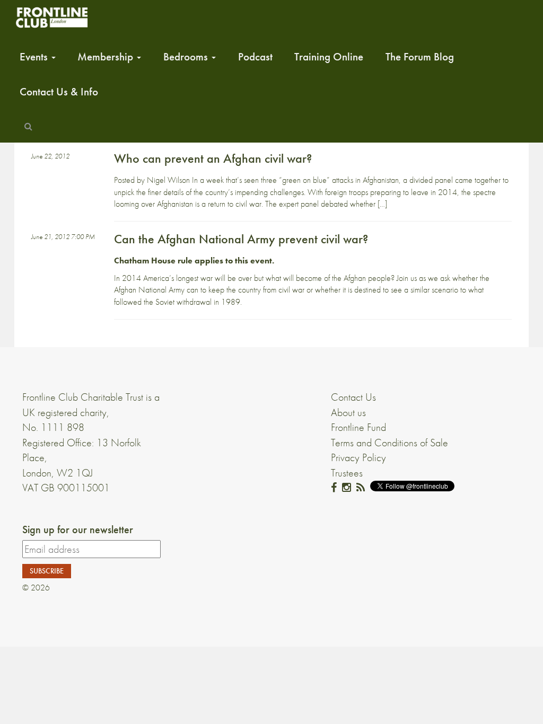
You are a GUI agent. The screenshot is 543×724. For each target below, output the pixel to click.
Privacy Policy (358, 457)
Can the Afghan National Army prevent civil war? (241, 239)
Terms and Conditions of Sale (389, 442)
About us (348, 412)
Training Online (328, 57)
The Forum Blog (420, 57)
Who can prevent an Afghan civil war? (213, 158)
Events (35, 57)
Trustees (347, 473)
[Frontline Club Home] (51, 17)
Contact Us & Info (59, 92)
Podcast (255, 57)
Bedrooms (187, 57)
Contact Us (353, 397)
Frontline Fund (358, 427)
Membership (106, 57)
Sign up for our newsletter (77, 529)
